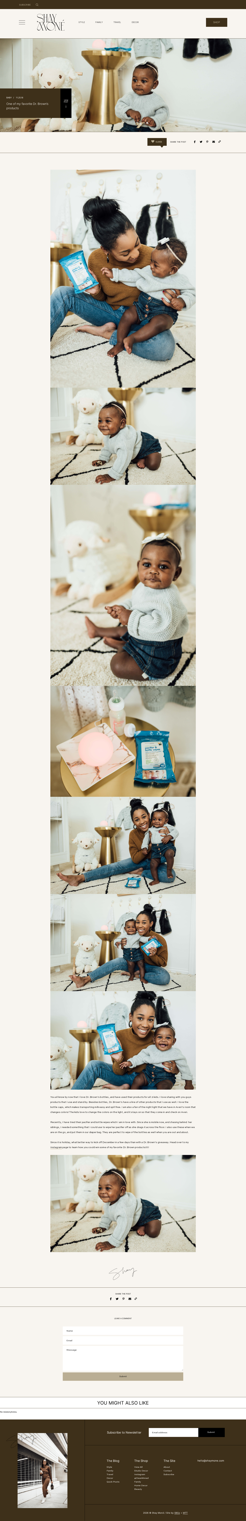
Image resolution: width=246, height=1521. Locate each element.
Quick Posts (113, 1482)
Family (110, 1471)
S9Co (177, 1512)
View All (138, 1467)
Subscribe (168, 1474)
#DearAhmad (141, 1478)
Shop (216, 22)
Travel (110, 1474)
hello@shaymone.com (210, 1460)
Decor (110, 1478)
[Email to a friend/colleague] (213, 141)
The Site (169, 1461)
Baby (9, 97)
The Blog (113, 1461)
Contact (167, 1471)
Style (109, 1467)
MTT (185, 1512)
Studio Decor (141, 1471)
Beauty (138, 1489)
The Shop (141, 1461)
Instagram (56, 1147)
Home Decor (141, 1485)
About (166, 1467)
